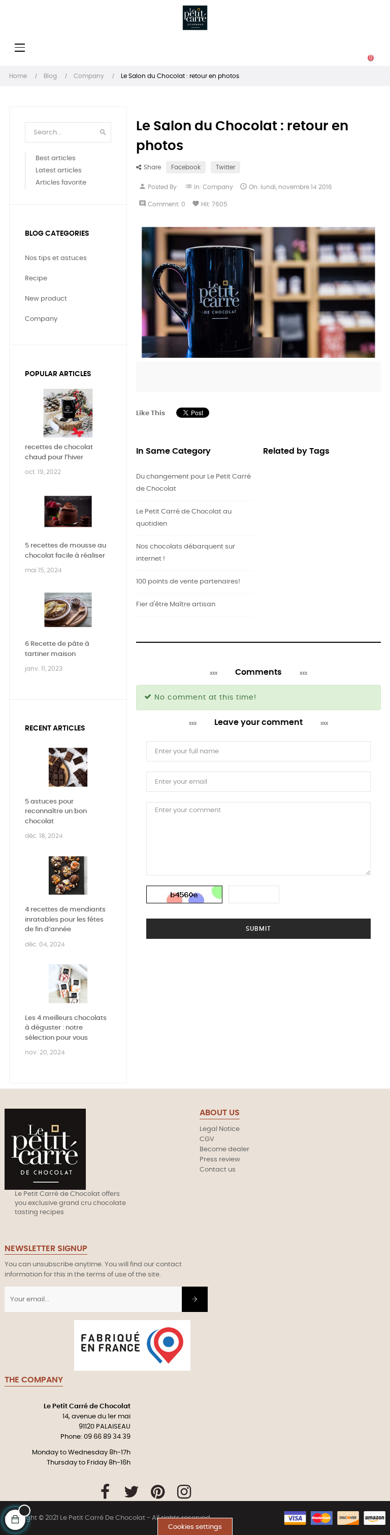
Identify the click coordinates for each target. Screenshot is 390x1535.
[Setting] (350, 48)
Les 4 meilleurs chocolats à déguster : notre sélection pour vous (66, 1028)
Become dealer (224, 1149)
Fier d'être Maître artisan (175, 604)
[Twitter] (131, 1492)
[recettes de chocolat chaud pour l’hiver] (68, 413)
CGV (207, 1139)
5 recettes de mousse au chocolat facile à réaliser (65, 550)
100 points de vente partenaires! (188, 581)
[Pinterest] (157, 1492)
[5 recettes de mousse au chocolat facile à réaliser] (68, 511)
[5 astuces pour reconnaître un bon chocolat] (68, 767)
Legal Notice (220, 1129)
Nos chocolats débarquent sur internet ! (185, 552)
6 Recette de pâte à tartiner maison (57, 649)
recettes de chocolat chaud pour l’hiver (59, 452)
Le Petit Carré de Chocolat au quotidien (184, 517)
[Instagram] (184, 1492)
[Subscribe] (195, 1299)
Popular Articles (58, 374)
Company (218, 187)
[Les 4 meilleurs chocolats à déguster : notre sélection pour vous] (68, 983)
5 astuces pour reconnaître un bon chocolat (56, 811)
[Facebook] (104, 1492)
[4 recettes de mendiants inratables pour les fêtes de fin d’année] (68, 875)
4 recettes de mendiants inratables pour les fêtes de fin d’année (65, 919)
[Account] (310, 48)
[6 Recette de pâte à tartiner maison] (68, 610)
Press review (220, 1159)
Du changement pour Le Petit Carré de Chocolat (193, 482)
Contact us (218, 1169)
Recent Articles (55, 728)
